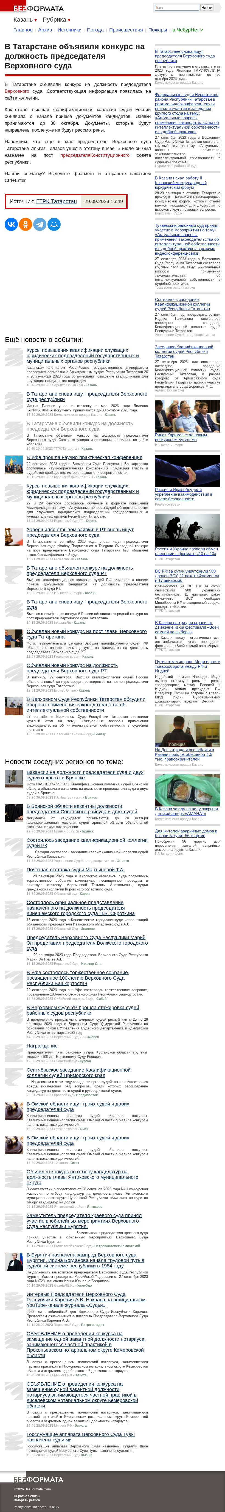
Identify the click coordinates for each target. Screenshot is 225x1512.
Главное (23, 30)
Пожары (157, 30)
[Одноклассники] (25, 224)
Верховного (17, 91)
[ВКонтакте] (11, 224)
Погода (95, 30)
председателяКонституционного (95, 155)
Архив (45, 30)
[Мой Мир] (54, 224)
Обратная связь (27, 1496)
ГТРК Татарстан (56, 201)
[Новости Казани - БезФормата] (33, 7)
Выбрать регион (27, 1500)
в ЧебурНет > (188, 30)
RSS (55, 1507)
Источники (69, 30)
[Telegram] (39, 224)
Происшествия (126, 30)
